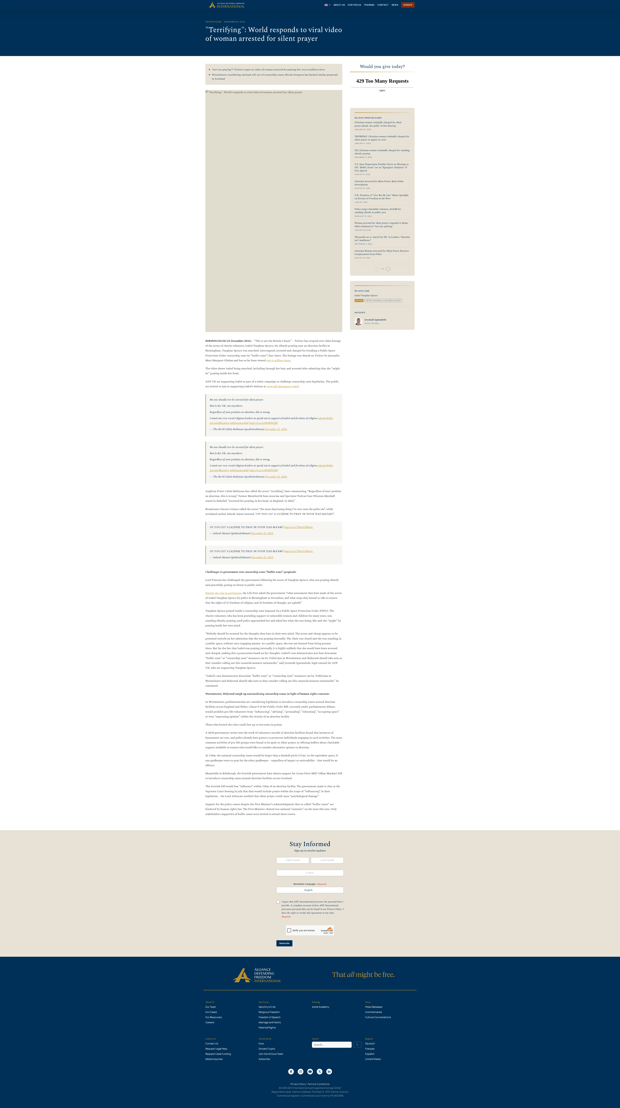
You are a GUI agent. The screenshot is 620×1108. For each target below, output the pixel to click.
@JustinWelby (325, 418)
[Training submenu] (375, 5)
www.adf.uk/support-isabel (283, 386)
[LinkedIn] (329, 1071)
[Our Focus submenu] (362, 5)
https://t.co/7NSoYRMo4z (298, 527)
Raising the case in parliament (223, 593)
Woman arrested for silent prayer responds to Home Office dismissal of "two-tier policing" (381, 225)
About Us (209, 1002)
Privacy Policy (334, 909)
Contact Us (210, 1038)
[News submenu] (399, 5)
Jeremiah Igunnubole (375, 320)
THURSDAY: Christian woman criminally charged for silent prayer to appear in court (382, 138)
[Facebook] (291, 1071)
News (368, 1002)
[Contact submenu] (389, 5)
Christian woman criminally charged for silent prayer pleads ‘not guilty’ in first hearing (378, 124)
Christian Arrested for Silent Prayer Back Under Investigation (379, 183)
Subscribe (284, 943)
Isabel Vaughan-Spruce (366, 295)
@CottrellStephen (219, 423)
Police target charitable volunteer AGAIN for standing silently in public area (378, 211)
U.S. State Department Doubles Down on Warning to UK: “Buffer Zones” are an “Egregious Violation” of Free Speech (382, 167)
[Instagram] (300, 1071)
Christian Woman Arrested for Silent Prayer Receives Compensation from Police (382, 252)
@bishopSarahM (239, 423)
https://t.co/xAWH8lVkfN (263, 423)
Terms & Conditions (318, 1084)
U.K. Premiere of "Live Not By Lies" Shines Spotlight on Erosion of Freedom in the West (381, 197)
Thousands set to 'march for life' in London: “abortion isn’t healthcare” (382, 239)
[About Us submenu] (346, 5)
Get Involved (265, 1038)
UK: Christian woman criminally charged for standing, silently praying (382, 152)
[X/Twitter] (319, 1071)
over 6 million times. (279, 360)
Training (316, 1002)
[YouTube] (310, 1071)
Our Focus (264, 1002)
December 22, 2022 (276, 429)
